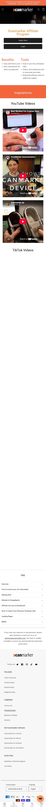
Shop (4, 806)
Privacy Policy (9, 682)
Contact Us (8, 705)
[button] (2, 9)
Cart (41, 806)
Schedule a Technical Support (14, 761)
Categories (13, 806)
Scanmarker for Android (13, 743)
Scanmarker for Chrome (13, 733)
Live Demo (8, 766)
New (23, 806)
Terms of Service (10, 678)
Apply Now (23, 40)
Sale (32, 806)
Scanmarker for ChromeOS (14, 748)
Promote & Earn (10, 710)
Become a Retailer (10, 715)
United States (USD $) (15, 789)
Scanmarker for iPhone (12, 738)
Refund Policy (9, 687)
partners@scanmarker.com (15, 638)
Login (23, 46)
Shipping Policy (9, 692)
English (33, 789)
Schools (7, 720)
